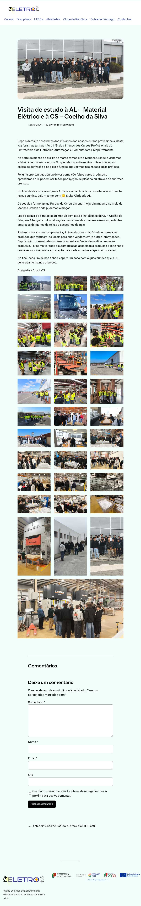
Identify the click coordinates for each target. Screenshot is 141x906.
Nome (33, 742)
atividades (68, 124)
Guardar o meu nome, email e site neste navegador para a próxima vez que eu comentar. (69, 793)
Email (32, 758)
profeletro (54, 124)
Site (30, 774)
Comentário (36, 702)
